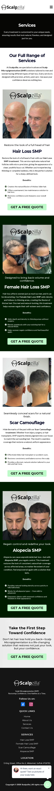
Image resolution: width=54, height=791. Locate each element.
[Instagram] (31, 704)
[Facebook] (23, 704)
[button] (51, 7)
